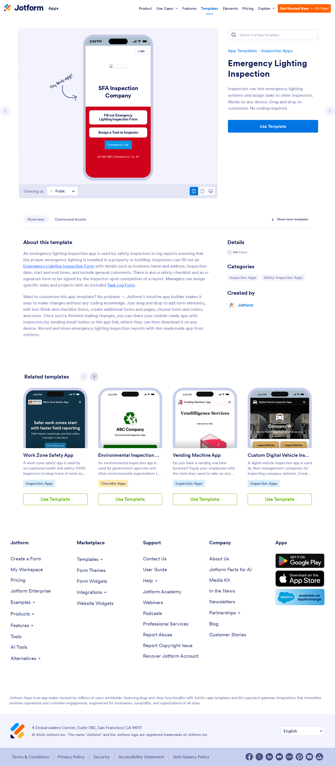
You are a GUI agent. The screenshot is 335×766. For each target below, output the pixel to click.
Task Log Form (121, 285)
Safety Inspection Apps (283, 277)
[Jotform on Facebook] (249, 756)
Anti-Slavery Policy (191, 756)
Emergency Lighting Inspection (267, 68)
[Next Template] (329, 110)
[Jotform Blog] (289, 756)
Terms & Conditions (30, 756)
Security (101, 756)
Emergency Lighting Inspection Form (58, 266)
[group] (55, 451)
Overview (35, 219)
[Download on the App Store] (299, 578)
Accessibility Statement (141, 756)
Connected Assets (70, 219)
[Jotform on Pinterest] (299, 756)
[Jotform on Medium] (279, 756)
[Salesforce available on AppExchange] (299, 597)
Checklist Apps (114, 483)
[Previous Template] (5, 110)
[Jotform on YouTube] (309, 756)
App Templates (242, 50)
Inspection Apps (277, 50)
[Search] (234, 35)
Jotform (245, 305)
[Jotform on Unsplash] (319, 756)
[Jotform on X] (259, 756)
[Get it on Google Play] (299, 561)
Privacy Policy (71, 756)
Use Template (273, 126)
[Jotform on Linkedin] (269, 756)
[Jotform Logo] (23, 8)
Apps (53, 8)
